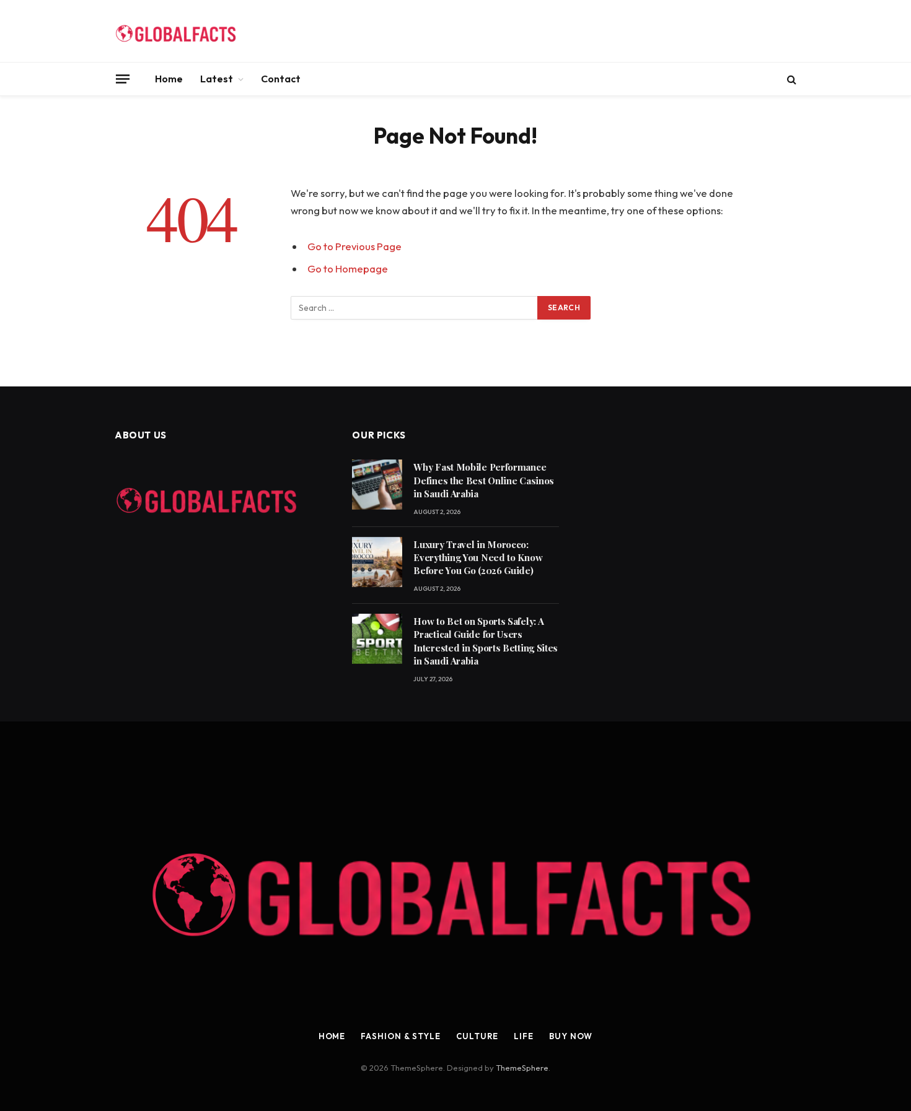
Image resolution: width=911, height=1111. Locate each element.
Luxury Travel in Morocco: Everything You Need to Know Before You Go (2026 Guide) (477, 557)
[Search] (790, 79)
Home (169, 78)
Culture (477, 1036)
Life (524, 1036)
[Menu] (123, 78)
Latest (216, 78)
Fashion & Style (401, 1036)
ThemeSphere (522, 1068)
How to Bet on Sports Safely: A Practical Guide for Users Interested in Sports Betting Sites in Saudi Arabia (485, 641)
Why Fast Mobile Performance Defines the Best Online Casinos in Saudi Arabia (483, 480)
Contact (281, 78)
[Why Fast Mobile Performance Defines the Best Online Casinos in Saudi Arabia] (377, 485)
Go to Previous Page (354, 246)
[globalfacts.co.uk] (177, 31)
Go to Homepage (347, 268)
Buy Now (570, 1036)
